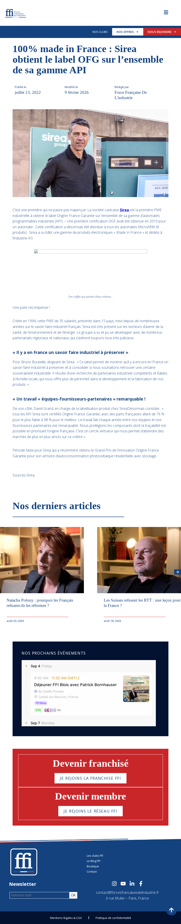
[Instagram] (114, 883)
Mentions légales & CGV (66, 918)
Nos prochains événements (54, 653)
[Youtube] (123, 883)
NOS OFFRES (125, 32)
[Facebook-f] (140, 883)
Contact (92, 871)
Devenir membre (90, 796)
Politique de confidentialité (113, 918)
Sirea (124, 209)
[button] (177, 571)
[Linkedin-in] (132, 883)
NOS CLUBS (100, 32)
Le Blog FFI (93, 861)
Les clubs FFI (95, 856)
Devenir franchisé (90, 763)
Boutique (93, 866)
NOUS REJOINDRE (160, 32)
